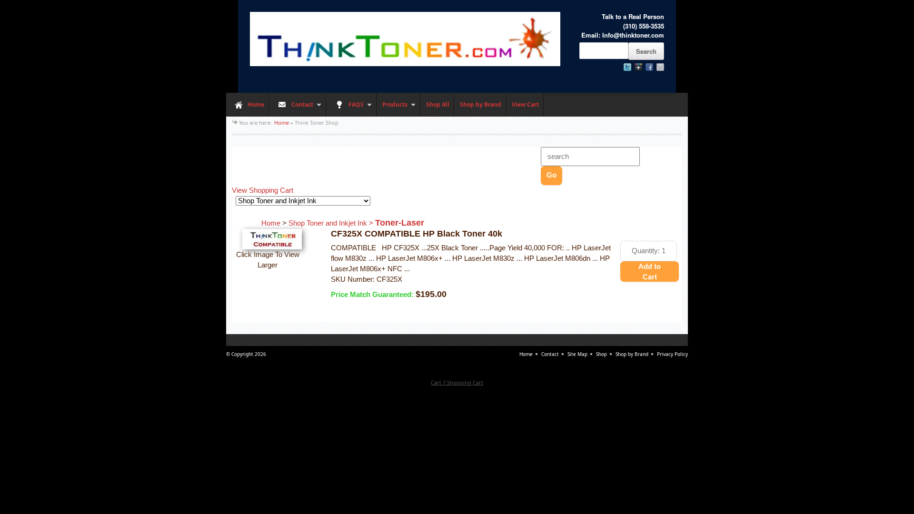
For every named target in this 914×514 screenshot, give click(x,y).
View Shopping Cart (262, 190)
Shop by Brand (480, 104)
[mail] (660, 67)
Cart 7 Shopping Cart (457, 382)
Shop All (437, 104)
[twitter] (627, 67)
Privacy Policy (672, 354)
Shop (601, 354)
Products (392, 108)
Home (256, 104)
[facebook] (649, 67)
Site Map (577, 354)
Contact (291, 108)
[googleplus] (638, 67)
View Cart (525, 104)
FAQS (345, 108)
